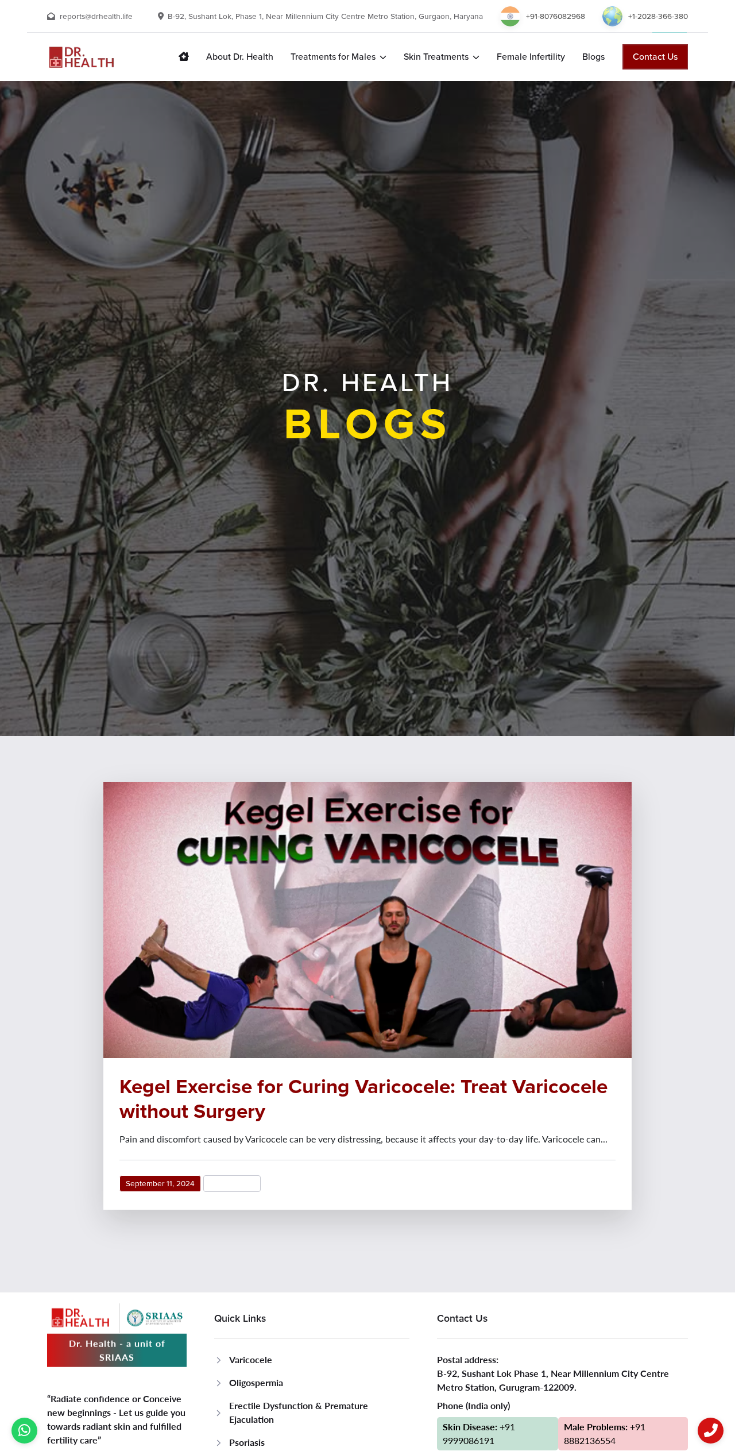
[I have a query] (24, 1431)
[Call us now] (711, 1431)
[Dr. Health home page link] (184, 57)
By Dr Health (232, 1184)
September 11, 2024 (160, 1184)
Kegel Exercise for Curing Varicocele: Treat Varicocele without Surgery (363, 1098)
